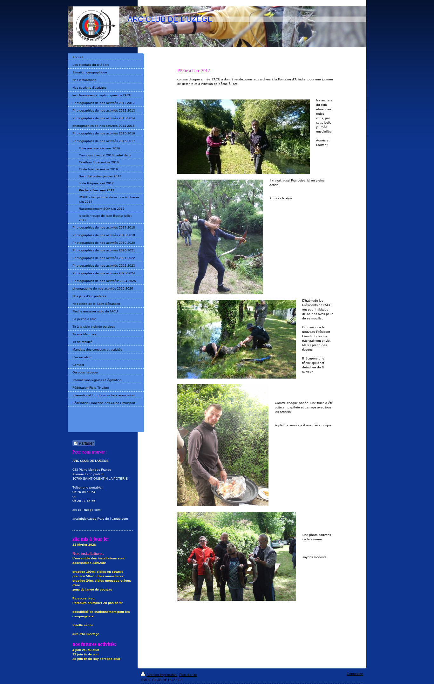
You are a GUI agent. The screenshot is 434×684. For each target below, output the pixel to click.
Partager (86, 443)
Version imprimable (161, 675)
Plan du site (188, 675)
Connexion (355, 674)
